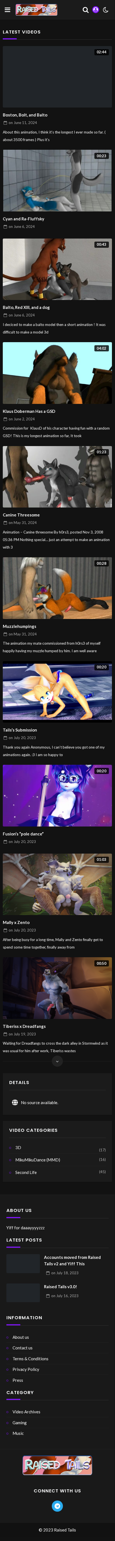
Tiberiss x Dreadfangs (24, 1026)
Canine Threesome (21, 514)
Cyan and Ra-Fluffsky (23, 218)
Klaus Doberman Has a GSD (29, 411)
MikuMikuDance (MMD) (37, 1159)
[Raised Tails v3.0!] (23, 1292)
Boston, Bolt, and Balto (25, 114)
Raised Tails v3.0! (60, 1286)
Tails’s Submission (20, 729)
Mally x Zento (16, 922)
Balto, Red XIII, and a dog (26, 307)
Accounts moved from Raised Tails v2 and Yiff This (72, 1260)
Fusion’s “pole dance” (23, 833)
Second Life (26, 1172)
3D (18, 1147)
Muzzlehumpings (19, 626)
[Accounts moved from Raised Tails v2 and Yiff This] (23, 1263)
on (23, 122)
